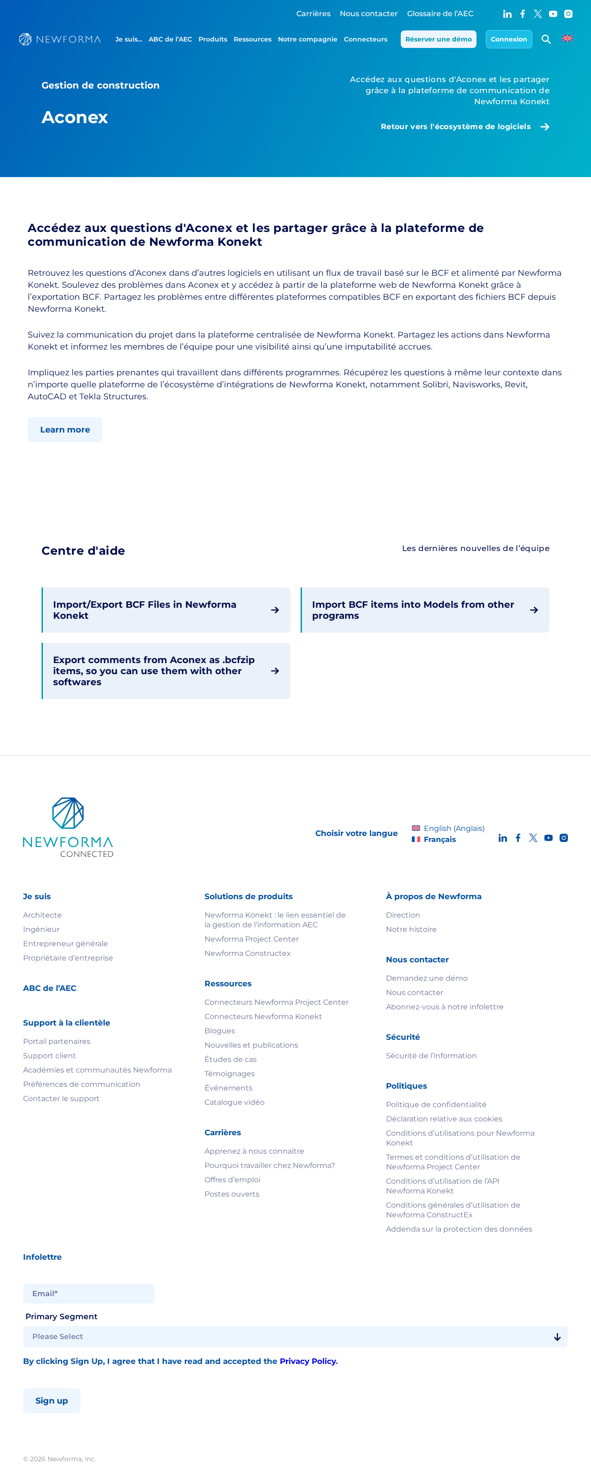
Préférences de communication (81, 1084)
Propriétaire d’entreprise (68, 958)
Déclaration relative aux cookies (444, 1118)
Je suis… (128, 39)
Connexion (509, 39)
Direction (403, 915)
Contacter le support (61, 1098)
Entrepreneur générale (65, 943)
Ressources (252, 39)
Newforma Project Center (252, 939)
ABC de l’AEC (170, 39)
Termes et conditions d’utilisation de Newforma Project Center (453, 1162)
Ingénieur (41, 929)
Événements (229, 1088)
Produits (213, 39)
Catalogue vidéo (235, 1102)
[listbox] (295, 1336)
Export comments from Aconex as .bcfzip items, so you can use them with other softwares (154, 671)
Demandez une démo (427, 978)
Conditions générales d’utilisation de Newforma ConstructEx (453, 1210)
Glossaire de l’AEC (440, 13)
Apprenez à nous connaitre (254, 1151)
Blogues (220, 1030)
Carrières (313, 13)
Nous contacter (369, 13)
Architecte (42, 915)
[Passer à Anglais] (567, 39)
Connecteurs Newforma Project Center (277, 1002)
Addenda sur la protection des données (459, 1229)
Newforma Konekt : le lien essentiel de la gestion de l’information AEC (275, 920)
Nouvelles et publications (251, 1045)
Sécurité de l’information (431, 1055)
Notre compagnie (308, 39)
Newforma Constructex (248, 953)
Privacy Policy (308, 1361)
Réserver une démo (438, 39)
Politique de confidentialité (436, 1104)
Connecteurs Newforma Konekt (263, 1016)
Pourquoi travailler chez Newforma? (270, 1165)
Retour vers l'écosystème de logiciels (456, 126)
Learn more (65, 430)
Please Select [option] (57, 1336)
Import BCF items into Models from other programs (413, 610)
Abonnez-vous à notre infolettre (445, 1006)
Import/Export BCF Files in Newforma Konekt (144, 610)
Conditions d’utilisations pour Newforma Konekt (460, 1138)
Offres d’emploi (232, 1179)
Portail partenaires (56, 1041)
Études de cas (231, 1059)
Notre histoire (411, 929)
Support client (49, 1055)
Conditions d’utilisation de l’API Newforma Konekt (443, 1186)
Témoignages (230, 1073)
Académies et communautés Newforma (97, 1070)
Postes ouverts (232, 1194)
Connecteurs (365, 39)
